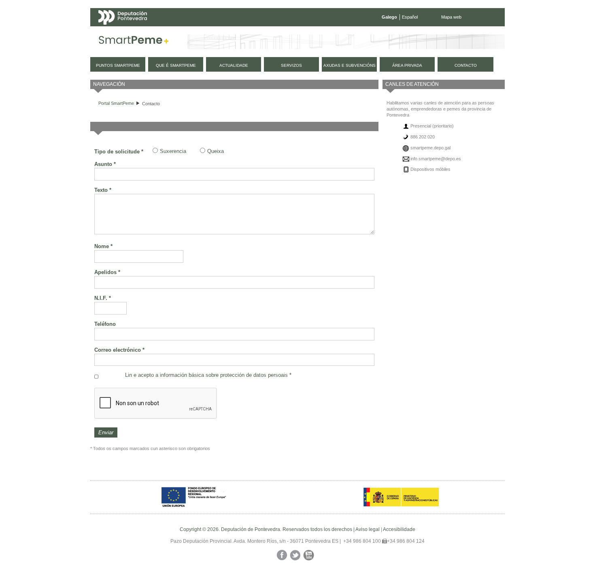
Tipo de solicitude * (118, 152)
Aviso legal (367, 529)
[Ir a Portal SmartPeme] (133, 41)
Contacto (151, 103)
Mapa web (451, 17)
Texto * (102, 190)
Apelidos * (107, 272)
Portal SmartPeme (116, 103)
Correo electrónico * (119, 350)
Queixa (215, 151)
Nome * (103, 246)
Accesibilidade (399, 529)
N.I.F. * (102, 298)
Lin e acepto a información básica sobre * (208, 375)
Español (410, 17)
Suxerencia (173, 151)
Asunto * (105, 164)
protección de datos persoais (254, 375)
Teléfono (105, 324)
